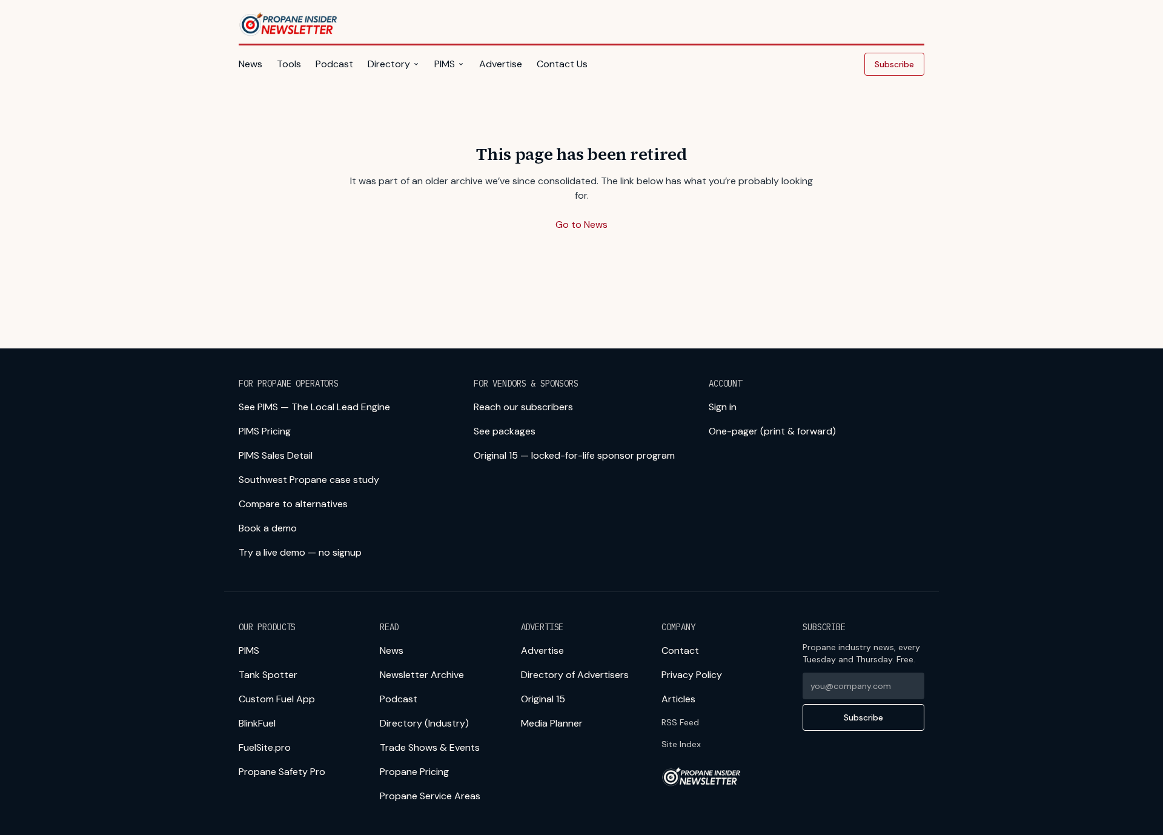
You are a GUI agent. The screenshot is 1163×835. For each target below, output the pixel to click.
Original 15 (543, 699)
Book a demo (268, 528)
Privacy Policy (691, 674)
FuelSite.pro (265, 747)
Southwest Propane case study (309, 479)
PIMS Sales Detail (276, 455)
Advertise (500, 64)
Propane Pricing (414, 771)
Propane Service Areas (430, 796)
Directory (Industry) (424, 723)
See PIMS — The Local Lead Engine (314, 407)
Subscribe (894, 64)
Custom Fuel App (277, 699)
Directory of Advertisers (575, 674)
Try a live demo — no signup (300, 552)
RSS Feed (680, 722)
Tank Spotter (268, 674)
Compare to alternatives (293, 503)
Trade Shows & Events (430, 747)
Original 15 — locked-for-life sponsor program (574, 455)
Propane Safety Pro (282, 771)
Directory (389, 64)
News (250, 64)
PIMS (444, 64)
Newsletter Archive (422, 674)
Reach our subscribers (523, 407)
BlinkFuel (257, 723)
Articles (678, 699)
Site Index (681, 744)
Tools (289, 64)
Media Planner (552, 723)
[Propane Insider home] (289, 24)
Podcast (334, 64)
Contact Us (562, 64)
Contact (680, 650)
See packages (504, 431)
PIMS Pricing (265, 431)
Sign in (723, 407)
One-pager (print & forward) (772, 431)
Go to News (581, 224)
